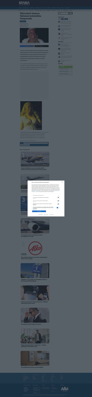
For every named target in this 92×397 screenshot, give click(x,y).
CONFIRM (39, 211)
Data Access (46, 214)
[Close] (62, 182)
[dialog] (46, 198)
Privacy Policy (51, 214)
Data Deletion (41, 214)
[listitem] (46, 195)
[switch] (58, 197)
